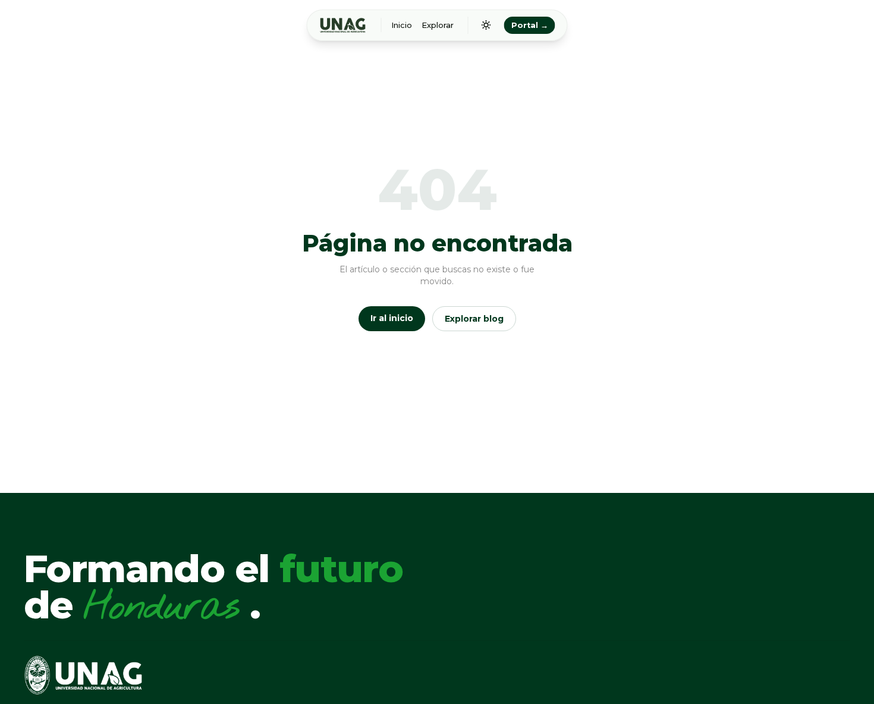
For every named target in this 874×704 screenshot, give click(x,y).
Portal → (529, 25)
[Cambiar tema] (486, 25)
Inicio (401, 25)
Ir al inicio (391, 318)
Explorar (438, 25)
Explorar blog (474, 318)
